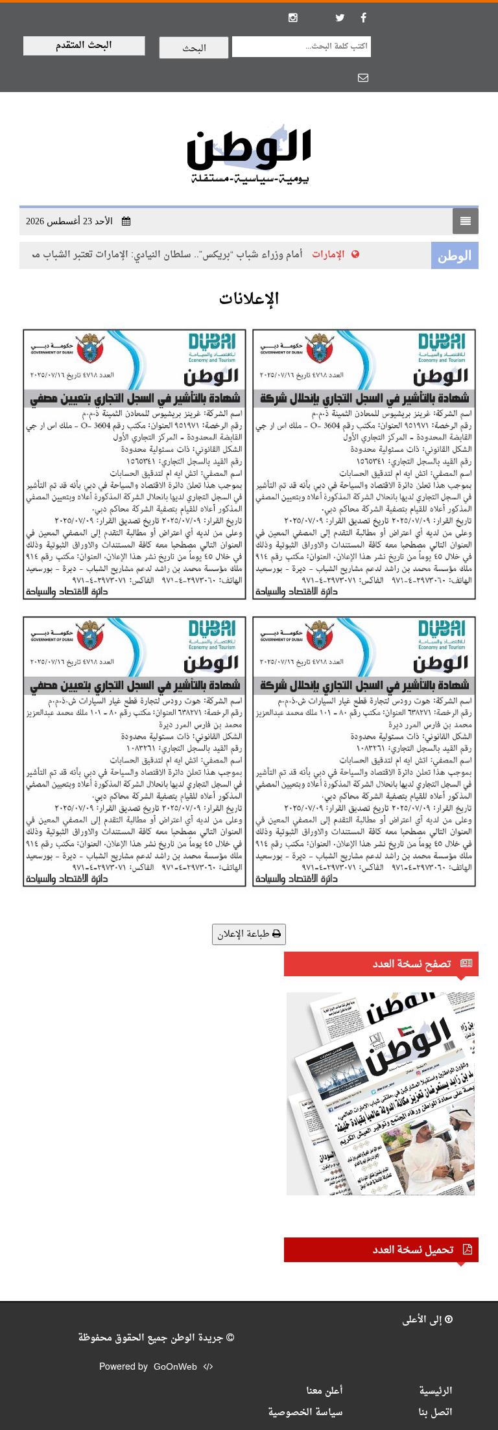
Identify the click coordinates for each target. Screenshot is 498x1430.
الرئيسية (436, 1391)
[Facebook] (363, 17)
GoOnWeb (175, 1367)
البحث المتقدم (84, 45)
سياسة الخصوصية (305, 1413)
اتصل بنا (435, 1413)
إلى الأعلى (423, 1320)
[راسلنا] (363, 77)
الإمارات (338, 255)
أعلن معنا (324, 1391)
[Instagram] (293, 17)
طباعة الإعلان (244, 934)
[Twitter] (339, 17)
